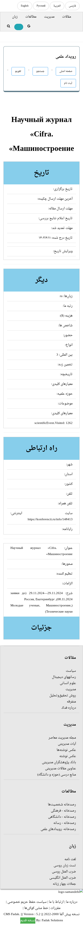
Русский (41, 6)
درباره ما (71, 902)
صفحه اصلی (65, 71)
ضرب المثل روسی (64, 872)
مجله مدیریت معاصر (62, 738)
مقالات (66, 17)
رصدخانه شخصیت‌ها (62, 805)
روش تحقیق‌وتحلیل (62, 696)
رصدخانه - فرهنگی (63, 811)
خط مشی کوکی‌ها (36, 908)
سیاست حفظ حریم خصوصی (27, 902)
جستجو (40, 71)
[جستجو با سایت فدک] (8, 26)
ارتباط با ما (56, 902)
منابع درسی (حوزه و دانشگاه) (56, 775)
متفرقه (71, 702)
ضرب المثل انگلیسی (62, 878)
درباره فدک (68, 708)
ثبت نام (68, 83)
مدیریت (49, 17)
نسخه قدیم (27, 920)
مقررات (55, 908)
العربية (57, 6)
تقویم (18, 71)
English (25, 6)
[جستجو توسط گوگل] (29, 26)
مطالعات (30, 17)
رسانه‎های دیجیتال (64, 677)
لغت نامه (70, 859)
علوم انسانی (68, 683)
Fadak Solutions (52, 920)
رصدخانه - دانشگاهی (62, 817)
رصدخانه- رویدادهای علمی (58, 829)
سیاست (71, 671)
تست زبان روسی (65, 865)
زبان (15, 17)
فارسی (72, 6)
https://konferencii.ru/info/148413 (50, 519)
